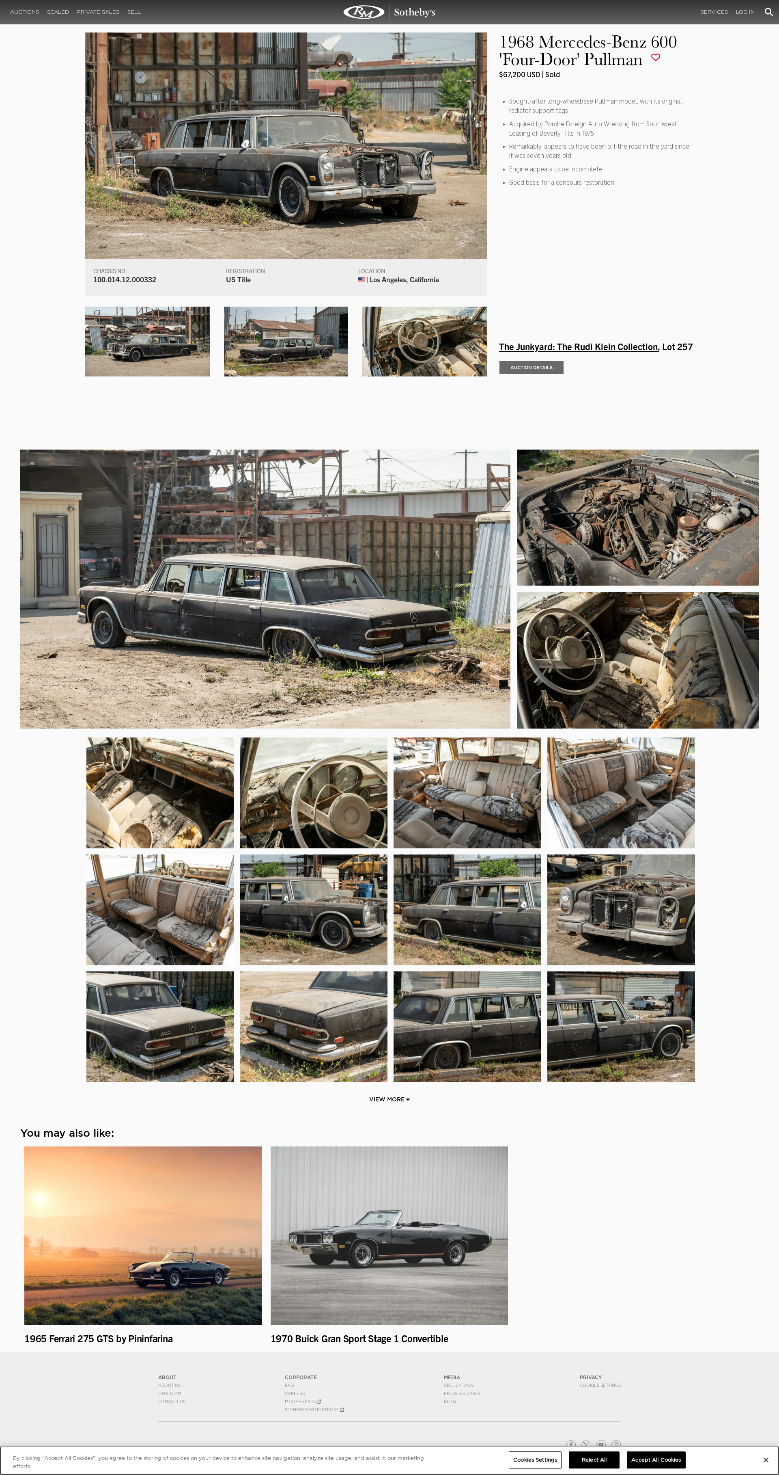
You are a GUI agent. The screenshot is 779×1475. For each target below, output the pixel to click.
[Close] (766, 1460)
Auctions (24, 12)
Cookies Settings (600, 1385)
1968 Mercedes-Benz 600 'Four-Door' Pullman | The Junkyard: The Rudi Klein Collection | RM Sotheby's (389, 12)
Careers (295, 1393)
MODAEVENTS (301, 1401)
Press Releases (462, 1393)
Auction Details (531, 367)
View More (387, 1099)
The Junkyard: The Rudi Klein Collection (578, 346)
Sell (134, 12)
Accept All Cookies (656, 1460)
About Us (169, 1385)
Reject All (594, 1460)
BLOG (450, 1401)
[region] (389, 1460)
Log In (745, 12)
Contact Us (171, 1401)
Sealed (58, 12)
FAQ (289, 1385)
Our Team (169, 1393)
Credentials (458, 1385)
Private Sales (98, 12)
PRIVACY (591, 1377)
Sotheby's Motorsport (312, 1409)
